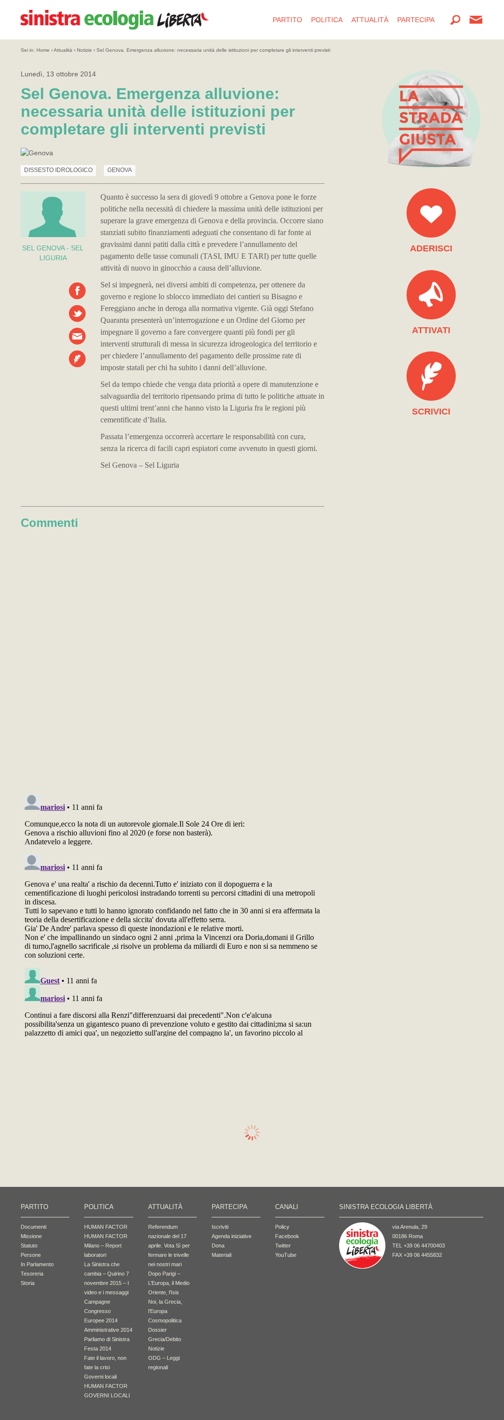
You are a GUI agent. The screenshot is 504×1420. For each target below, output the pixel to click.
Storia (27, 1283)
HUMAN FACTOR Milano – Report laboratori (105, 1245)
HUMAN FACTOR (105, 1227)
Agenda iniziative (232, 1236)
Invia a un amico (77, 336)
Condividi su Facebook (77, 290)
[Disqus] (172, 658)
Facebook (287, 1236)
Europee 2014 (101, 1320)
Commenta (77, 358)
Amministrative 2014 (108, 1330)
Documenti (33, 1227)
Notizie (84, 50)
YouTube (285, 1255)
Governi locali (100, 1377)
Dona (218, 1245)
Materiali (221, 1255)
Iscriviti (220, 1227)
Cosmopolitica (165, 1320)
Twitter (283, 1245)
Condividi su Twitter (77, 313)
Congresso (97, 1311)
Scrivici (431, 411)
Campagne (97, 1302)
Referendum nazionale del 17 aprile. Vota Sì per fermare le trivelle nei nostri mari (169, 1245)
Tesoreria (32, 1274)
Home (43, 50)
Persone (31, 1255)
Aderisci (431, 248)
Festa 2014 (97, 1348)
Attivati (431, 330)
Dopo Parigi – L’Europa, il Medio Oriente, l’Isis (168, 1283)
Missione (31, 1236)
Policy (282, 1227)
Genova (119, 170)
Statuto (29, 1245)
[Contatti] (476, 19)
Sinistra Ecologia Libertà (115, 20)
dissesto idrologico (58, 170)
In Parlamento (37, 1264)
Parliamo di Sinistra (106, 1339)
